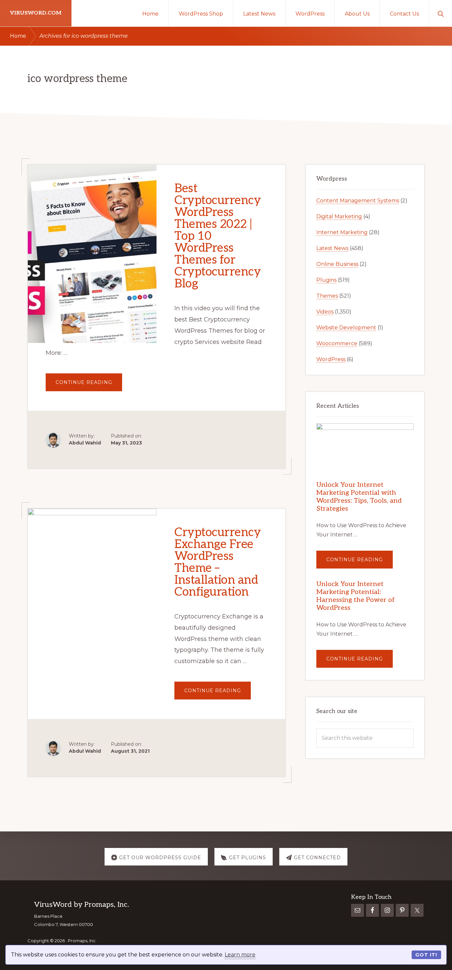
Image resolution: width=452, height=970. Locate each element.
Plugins (326, 280)
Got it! (426, 955)
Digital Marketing (339, 216)
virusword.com (36, 13)
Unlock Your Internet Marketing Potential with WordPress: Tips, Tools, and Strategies (359, 497)
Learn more (240, 954)
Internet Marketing (342, 232)
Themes (327, 296)
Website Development (346, 327)
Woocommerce (336, 343)
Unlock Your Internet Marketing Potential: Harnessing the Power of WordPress (355, 596)
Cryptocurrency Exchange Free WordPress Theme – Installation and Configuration (217, 562)
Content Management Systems (357, 200)
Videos (325, 312)
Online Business (337, 264)
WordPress (330, 359)
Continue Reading (89, 385)
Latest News (332, 248)
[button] (440, 13)
